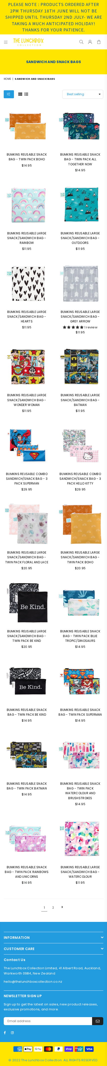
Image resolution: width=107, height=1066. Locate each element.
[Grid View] (20, 94)
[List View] (26, 94)
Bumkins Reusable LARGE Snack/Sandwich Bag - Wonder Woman (27, 400)
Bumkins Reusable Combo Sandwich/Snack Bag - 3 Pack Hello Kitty (80, 478)
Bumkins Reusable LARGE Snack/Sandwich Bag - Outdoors (80, 238)
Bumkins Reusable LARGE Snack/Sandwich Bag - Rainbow (27, 238)
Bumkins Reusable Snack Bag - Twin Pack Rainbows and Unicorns (27, 872)
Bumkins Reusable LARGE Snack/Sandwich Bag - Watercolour (80, 872)
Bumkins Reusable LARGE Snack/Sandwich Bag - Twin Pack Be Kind (27, 636)
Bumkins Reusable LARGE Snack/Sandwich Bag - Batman (80, 400)
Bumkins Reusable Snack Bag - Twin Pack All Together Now (80, 159)
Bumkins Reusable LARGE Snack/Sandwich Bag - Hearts (27, 316)
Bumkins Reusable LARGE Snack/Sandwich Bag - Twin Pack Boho (80, 557)
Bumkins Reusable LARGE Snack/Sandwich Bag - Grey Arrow (80, 316)
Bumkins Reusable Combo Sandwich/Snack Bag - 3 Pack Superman (27, 478)
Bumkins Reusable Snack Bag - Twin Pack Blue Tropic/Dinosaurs (80, 636)
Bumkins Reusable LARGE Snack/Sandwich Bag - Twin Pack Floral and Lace (27, 557)
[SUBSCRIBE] (97, 1021)
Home (7, 79)
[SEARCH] (81, 42)
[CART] (99, 42)
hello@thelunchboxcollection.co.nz (33, 981)
